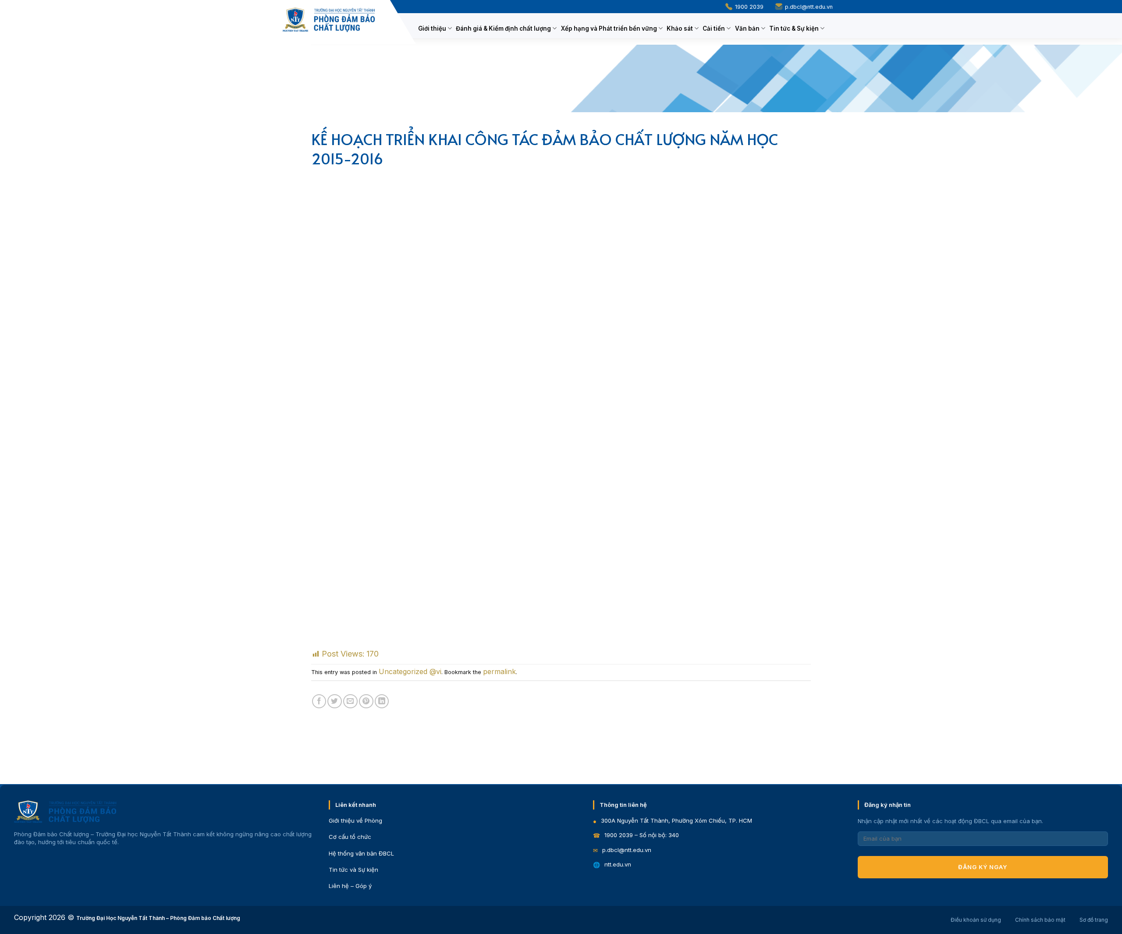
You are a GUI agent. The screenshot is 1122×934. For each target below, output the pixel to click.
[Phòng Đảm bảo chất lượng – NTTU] (329, 19)
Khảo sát (680, 28)
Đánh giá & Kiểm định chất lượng (503, 28)
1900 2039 (748, 7)
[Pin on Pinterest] (366, 701)
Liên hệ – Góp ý (350, 885)
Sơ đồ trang (1093, 919)
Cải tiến (714, 28)
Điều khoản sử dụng (976, 919)
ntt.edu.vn (617, 864)
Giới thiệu (432, 28)
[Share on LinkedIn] (382, 701)
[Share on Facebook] (319, 701)
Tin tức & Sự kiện (794, 28)
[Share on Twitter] (334, 701)
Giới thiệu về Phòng (355, 820)
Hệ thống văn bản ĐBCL (361, 853)
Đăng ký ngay (982, 866)
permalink (499, 671)
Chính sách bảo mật (1040, 919)
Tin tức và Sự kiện (353, 869)
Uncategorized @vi (410, 671)
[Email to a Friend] (350, 701)
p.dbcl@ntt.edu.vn (808, 7)
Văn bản (747, 28)
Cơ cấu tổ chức (350, 836)
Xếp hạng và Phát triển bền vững (609, 28)
